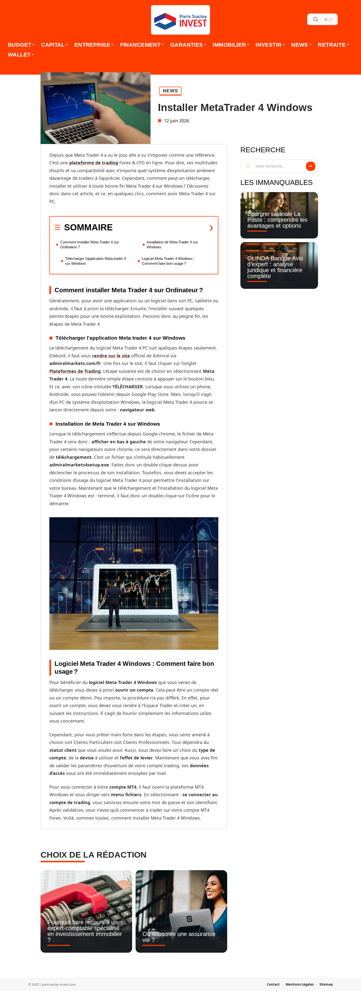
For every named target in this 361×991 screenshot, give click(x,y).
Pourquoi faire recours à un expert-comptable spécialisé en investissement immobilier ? (84, 931)
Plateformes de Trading (75, 371)
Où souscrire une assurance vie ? (178, 937)
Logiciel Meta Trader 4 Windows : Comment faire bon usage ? (168, 260)
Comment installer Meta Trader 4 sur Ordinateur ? (89, 244)
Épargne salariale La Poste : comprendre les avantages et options (277, 219)
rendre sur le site (111, 356)
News (170, 90)
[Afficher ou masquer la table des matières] (163, 228)
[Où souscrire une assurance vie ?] (181, 911)
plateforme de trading (93, 163)
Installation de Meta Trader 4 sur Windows (172, 244)
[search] (315, 19)
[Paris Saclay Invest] (180, 20)
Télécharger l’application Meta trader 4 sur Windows (95, 260)
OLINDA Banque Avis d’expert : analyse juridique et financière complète (275, 267)
